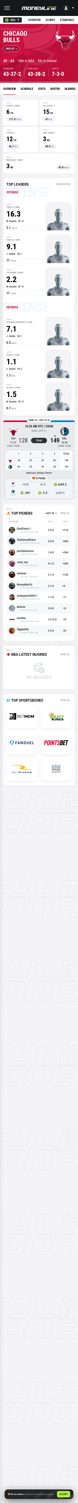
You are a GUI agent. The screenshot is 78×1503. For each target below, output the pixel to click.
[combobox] (12, 20)
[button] (7, 8)
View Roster (63, 184)
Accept (63, 1494)
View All (65, 513)
